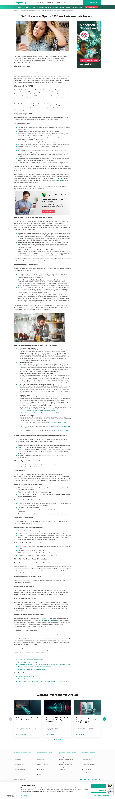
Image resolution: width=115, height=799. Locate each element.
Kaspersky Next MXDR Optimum (66, 767)
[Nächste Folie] (104, 719)
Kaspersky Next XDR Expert (88, 764)
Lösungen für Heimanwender (22, 752)
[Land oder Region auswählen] (79, 2)
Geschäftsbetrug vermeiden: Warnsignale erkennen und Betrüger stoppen (86, 720)
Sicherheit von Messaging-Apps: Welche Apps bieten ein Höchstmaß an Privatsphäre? (44, 664)
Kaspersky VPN (17, 767)
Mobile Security (40, 762)
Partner (58, 2)
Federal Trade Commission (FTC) (55, 422)
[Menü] (112, 784)
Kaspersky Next (85, 757)
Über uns (65, 2)
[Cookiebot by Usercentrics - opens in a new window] (10, 796)
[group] (28, 718)
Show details (24, 796)
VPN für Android (40, 769)
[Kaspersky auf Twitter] (85, 780)
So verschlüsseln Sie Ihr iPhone (27, 662)
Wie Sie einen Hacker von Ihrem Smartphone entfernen (35, 667)
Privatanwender (39, 2)
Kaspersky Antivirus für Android (57, 636)
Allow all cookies (102, 786)
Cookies (20, 781)
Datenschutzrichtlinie (26, 781)
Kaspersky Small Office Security (66, 757)
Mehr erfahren (20, 734)
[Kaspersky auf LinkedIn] (89, 780)
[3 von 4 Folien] (58, 740)
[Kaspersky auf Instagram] (96, 780)
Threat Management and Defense (89, 762)
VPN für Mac (39, 774)
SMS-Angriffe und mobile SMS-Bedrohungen (32, 669)
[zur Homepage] (20, 2)
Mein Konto (92, 2)
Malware (29, 106)
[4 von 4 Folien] (60, 740)
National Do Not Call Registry (48, 620)
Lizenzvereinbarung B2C (35, 781)
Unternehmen (50, 2)
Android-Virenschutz (41, 757)
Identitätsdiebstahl (49, 104)
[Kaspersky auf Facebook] (81, 780)
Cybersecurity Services (87, 759)
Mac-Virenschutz (40, 759)
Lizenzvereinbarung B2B (45, 781)
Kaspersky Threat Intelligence (88, 767)
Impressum (16, 781)
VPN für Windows (41, 767)
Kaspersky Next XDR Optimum (65, 764)
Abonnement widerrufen (68, 781)
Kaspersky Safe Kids (18, 764)
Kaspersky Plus (17, 759)
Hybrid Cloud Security (87, 769)
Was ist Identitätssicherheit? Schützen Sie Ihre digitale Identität (57, 720)
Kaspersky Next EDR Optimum (65, 762)
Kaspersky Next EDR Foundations (66, 759)
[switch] (109, 793)
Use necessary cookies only (102, 795)
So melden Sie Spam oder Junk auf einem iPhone (40, 410)
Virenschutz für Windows (42, 764)
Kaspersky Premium (19, 638)
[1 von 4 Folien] (55, 740)
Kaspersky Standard (18, 757)
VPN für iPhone (40, 772)
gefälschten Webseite (58, 180)
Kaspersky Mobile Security (26, 676)
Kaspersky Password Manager (20, 769)
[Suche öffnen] (82, 2)
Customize (101, 790)
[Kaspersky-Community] (100, 780)
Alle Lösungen (17, 772)
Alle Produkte (62, 769)
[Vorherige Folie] (10, 719)
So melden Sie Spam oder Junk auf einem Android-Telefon (42, 413)
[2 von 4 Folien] (57, 740)
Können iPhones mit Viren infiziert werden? (31, 660)
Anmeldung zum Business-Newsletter (56, 781)
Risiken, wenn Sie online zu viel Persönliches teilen (27, 719)
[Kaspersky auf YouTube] (92, 780)
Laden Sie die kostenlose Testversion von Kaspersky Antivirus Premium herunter (42, 681)
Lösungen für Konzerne (88, 752)
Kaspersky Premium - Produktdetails (29, 679)
